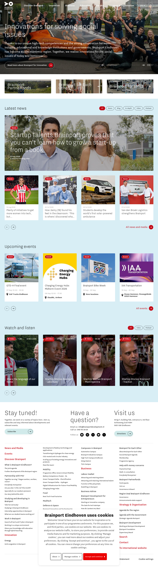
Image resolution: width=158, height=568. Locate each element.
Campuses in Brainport (91, 448)
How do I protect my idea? (90, 508)
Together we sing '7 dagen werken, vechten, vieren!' (21, 480)
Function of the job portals (90, 484)
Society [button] (100, 5)
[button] (102, 65)
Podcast (148, 108)
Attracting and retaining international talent (97, 481)
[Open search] (150, 5)
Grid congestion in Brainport (15, 544)
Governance (123, 497)
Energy (8, 541)
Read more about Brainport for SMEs (42, 67)
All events (141, 308)
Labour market (87, 474)
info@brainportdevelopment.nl (91, 427)
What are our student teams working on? (19, 514)
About (54, 557)
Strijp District (86, 461)
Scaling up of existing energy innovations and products (59, 461)
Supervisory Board (126, 532)
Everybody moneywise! (13, 485)
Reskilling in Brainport (89, 487)
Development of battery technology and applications (57, 449)
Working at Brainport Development (132, 526)
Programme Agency (126, 461)
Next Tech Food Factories (52, 496)
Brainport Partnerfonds (129, 479)
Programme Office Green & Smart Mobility (58, 473)
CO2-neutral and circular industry (55, 456)
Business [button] (70, 5)
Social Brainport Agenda (128, 455)
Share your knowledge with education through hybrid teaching (19, 529)
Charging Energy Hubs (51, 489)
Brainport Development (130, 523)
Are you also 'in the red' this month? (18, 488)
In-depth (128, 108)
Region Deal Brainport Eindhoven (134, 494)
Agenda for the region (129, 510)
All (102, 108)
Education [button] (85, 5)
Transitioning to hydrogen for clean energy (58, 453)
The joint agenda (11, 468)
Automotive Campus (88, 452)
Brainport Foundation (127, 529)
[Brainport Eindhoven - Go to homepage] (9, 5)
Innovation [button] (54, 5)
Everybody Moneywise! (127, 475)
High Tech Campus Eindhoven (92, 458)
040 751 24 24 (82, 430)
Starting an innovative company (93, 502)
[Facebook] (82, 435)
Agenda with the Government (132, 515)
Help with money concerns (131, 465)
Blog (118, 108)
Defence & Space (51, 505)
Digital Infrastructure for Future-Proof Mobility (60, 485)
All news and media (136, 227)
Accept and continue (94, 557)
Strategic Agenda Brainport (129, 518)
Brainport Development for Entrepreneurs (93, 497)
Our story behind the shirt (14, 494)
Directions (121, 434)
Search (123, 537)
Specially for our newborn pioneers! (18, 491)
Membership (124, 458)
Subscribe (12, 431)
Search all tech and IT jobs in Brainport (19, 522)
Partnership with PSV (14, 476)
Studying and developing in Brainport (17, 500)
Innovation (11, 535)
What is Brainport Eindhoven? (18, 465)
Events (8, 453)
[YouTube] (98, 435)
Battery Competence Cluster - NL (55, 476)
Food (45, 493)
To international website (133, 548)
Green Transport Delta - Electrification (57, 479)
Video (139, 108)
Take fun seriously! (12, 505)
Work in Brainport (13, 518)
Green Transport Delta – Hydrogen (55, 482)
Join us (122, 486)
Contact (123, 542)
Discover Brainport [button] (33, 5)
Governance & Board (127, 489)
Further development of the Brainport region (21, 471)
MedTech (47, 501)
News (110, 108)
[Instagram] (87, 435)
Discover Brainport (15, 459)
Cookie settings (146, 559)
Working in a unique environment (17, 525)
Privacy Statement (120, 559)
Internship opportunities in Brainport (18, 511)
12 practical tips (125, 469)
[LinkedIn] (93, 435)
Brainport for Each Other (130, 448)
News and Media (14, 448)
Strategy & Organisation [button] (121, 5)
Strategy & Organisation (132, 504)
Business (86, 468)
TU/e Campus (86, 464)
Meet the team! (48, 465)
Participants (124, 483)
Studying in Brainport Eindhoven (16, 508)
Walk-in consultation (127, 472)
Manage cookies (71, 557)
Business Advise (88, 491)
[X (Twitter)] (104, 435)
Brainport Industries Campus (91, 455)
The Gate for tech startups (90, 505)
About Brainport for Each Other (130, 452)
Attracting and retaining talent (92, 478)
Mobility (46, 469)
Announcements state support (130, 500)
